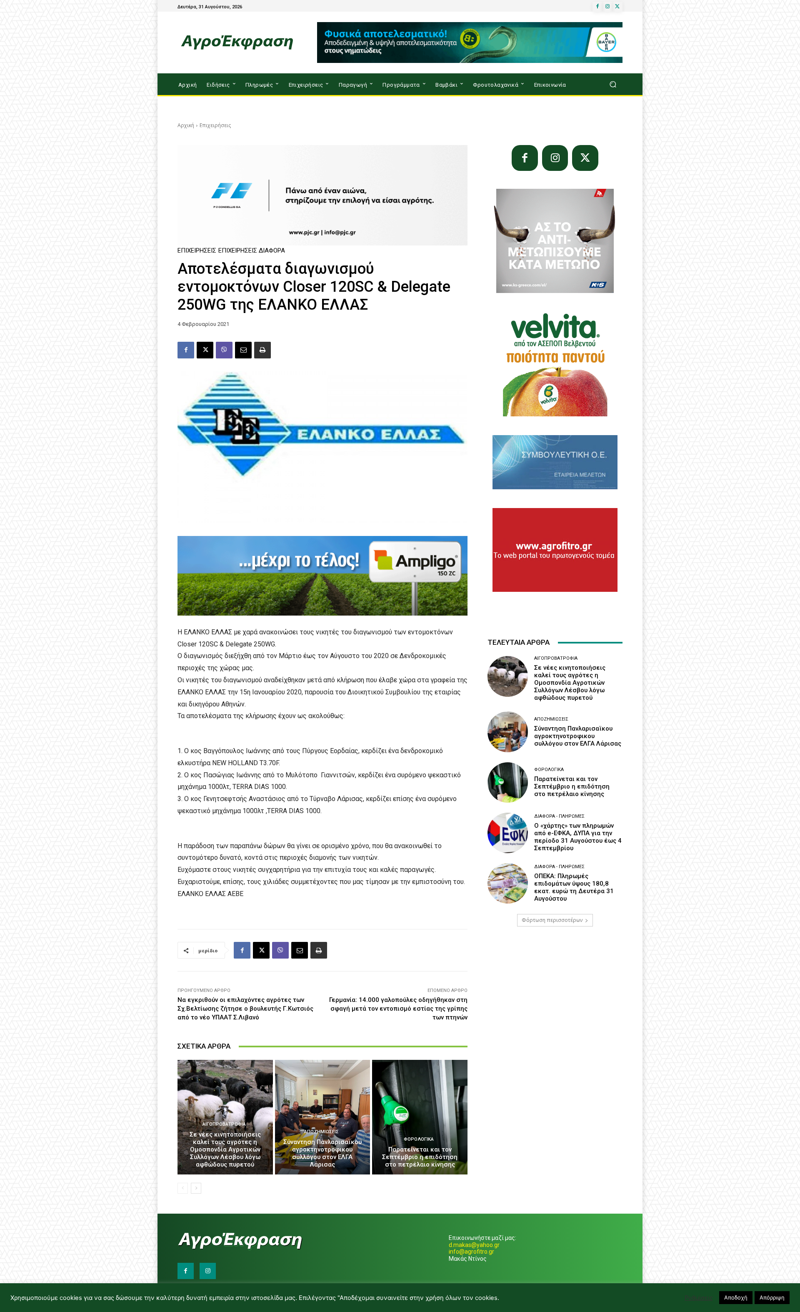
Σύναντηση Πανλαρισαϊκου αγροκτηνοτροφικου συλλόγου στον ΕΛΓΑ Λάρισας (322, 1153)
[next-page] (196, 1188)
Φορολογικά (419, 1139)
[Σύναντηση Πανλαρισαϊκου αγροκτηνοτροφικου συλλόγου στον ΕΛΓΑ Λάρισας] (322, 1117)
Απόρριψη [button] (772, 1297)
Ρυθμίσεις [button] (699, 1298)
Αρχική (186, 125)
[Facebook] (597, 7)
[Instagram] (607, 7)
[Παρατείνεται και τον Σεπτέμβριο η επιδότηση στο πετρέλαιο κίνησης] (420, 1117)
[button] (612, 84)
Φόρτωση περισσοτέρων (552, 920)
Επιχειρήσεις (215, 125)
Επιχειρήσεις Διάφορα (251, 251)
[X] (617, 7)
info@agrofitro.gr (471, 1251)
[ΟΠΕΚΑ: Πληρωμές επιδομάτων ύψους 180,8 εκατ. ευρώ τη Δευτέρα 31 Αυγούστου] (508, 883)
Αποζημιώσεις (321, 1131)
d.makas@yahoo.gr (474, 1245)
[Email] (243, 350)
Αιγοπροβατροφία (224, 1124)
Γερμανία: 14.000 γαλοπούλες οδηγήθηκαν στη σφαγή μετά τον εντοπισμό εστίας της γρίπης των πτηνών (398, 1008)
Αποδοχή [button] (736, 1297)
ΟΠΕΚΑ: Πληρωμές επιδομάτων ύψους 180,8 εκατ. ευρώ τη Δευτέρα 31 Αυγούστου (574, 887)
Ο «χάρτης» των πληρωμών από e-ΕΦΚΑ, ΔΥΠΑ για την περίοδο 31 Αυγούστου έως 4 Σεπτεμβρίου (578, 837)
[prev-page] (183, 1188)
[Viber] (224, 350)
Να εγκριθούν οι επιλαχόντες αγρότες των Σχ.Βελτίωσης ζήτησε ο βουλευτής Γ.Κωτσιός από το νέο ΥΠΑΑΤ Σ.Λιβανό (245, 1008)
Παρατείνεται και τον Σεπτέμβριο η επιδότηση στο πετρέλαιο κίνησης (420, 1157)
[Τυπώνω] (262, 350)
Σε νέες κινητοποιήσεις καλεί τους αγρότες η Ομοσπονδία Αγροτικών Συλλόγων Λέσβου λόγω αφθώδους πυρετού (225, 1149)
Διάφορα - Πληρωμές (559, 816)
